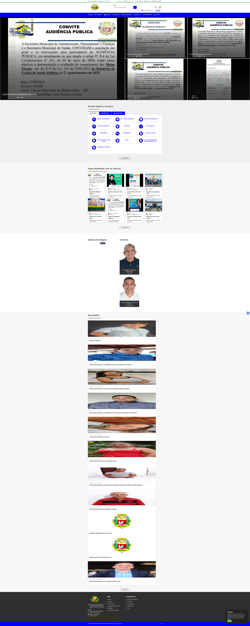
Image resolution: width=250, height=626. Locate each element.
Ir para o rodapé (105, 1)
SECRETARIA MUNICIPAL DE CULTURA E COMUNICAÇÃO (104, 581)
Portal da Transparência (132, 599)
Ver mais (103, 243)
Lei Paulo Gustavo (150, 132)
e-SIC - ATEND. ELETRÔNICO (127, 118)
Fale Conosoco (150, 125)
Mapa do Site (147, 1)
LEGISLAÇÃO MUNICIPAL (103, 125)
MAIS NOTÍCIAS (125, 227)
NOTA (193, 96)
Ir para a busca (99, 1)
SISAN (126, 139)
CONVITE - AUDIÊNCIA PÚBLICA (136, 96)
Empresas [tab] (106, 113)
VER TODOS (125, 589)
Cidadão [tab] (94, 113)
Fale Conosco (111, 603)
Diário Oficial (130, 605)
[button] (121, 1)
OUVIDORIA (127, 125)
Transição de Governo (103, 147)
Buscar (114, 5)
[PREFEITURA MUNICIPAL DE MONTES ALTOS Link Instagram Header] (155, 7)
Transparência (147, 10)
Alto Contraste (128, 1)
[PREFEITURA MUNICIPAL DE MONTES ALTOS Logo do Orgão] (95, 7)
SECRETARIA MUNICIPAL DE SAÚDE (99, 437)
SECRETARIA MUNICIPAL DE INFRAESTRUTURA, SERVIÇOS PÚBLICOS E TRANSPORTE (113, 413)
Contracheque (130, 603)
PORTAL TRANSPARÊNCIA (103, 118)
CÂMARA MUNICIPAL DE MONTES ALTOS (100, 557)
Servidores (129, 601)
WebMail (110, 608)
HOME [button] (91, 14)
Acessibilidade (140, 1)
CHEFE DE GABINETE (95, 340)
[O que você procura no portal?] (135, 7)
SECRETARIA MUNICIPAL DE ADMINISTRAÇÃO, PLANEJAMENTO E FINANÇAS (110, 364)
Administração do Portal (113, 605)
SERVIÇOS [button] (138, 14)
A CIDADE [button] (107, 14)
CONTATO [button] (157, 14)
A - (135, 1)
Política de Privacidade (113, 610)
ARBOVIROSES (127, 132)
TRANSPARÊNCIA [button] (148, 14)
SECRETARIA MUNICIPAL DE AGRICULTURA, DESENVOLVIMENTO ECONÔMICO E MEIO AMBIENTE (116, 485)
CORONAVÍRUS (103, 132)
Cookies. (230, 612)
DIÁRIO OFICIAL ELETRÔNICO (150, 118)
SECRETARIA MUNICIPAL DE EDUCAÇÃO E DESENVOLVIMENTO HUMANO (109, 388)
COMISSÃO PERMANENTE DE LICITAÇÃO (100, 533)
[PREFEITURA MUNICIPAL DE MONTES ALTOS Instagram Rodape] (161, 623)
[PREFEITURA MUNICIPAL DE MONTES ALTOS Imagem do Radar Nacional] (158, 10)
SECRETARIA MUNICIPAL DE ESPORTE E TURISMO (103, 509)
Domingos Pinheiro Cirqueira (129, 271)
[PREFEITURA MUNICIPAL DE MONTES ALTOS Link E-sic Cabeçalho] (160, 7)
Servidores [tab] (119, 113)
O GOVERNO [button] (99, 14)
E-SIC (128, 608)
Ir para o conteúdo (91, 1)
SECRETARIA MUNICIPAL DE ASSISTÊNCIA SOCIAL (103, 461)
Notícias (110, 601)
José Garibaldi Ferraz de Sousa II (129, 303)
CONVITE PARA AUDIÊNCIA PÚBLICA (19, 94)
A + (132, 1)
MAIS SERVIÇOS (125, 158)
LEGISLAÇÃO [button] (116, 14)
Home (109, 599)
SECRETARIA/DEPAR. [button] (127, 14)
